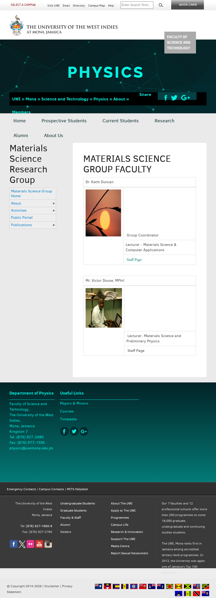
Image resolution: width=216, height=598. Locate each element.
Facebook (64, 431)
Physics (101, 99)
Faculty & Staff (70, 518)
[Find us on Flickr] (30, 547)
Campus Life (119, 525)
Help (111, 6)
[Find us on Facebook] (14, 547)
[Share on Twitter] (174, 97)
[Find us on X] (22, 547)
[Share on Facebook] (165, 97)
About (119, 99)
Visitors (65, 532)
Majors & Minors (74, 403)
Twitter (74, 431)
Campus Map (96, 6)
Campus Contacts (51, 489)
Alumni (20, 135)
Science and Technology (65, 99)
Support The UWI (123, 539)
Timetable (68, 419)
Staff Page (134, 259)
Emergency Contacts (21, 489)
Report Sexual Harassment (129, 553)
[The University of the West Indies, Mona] (63, 24)
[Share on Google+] (185, 97)
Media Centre (120, 546)
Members (21, 112)
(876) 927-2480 (30, 437)
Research (164, 121)
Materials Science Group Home (31, 193)
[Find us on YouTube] (39, 547)
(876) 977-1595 (31, 442)
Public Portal (22, 217)
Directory (79, 6)
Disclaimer (52, 586)
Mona (31, 99)
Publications (21, 224)
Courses (67, 411)
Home (19, 121)
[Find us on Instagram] (48, 547)
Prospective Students (64, 121)
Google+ (84, 431)
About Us (53, 135)
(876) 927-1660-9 (39, 526)
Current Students (120, 121)
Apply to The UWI (123, 510)
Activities (19, 210)
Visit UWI (53, 6)
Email (66, 6)
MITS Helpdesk (77, 489)
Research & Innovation (127, 532)
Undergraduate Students (77, 503)
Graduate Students (73, 510)
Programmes (120, 518)
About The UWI (121, 503)
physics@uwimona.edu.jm (31, 448)
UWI (16, 99)
